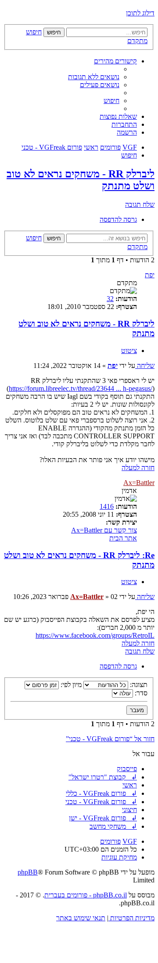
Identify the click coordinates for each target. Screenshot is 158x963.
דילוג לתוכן (140, 13)
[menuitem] (93, 77)
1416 (107, 506)
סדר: (140, 693)
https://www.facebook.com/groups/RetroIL (95, 635)
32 (110, 298)
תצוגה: (137, 684)
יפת (149, 275)
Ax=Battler (138, 482)
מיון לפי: (70, 684)
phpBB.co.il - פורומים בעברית (85, 895)
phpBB (28, 872)
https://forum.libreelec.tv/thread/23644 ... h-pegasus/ (80, 388)
